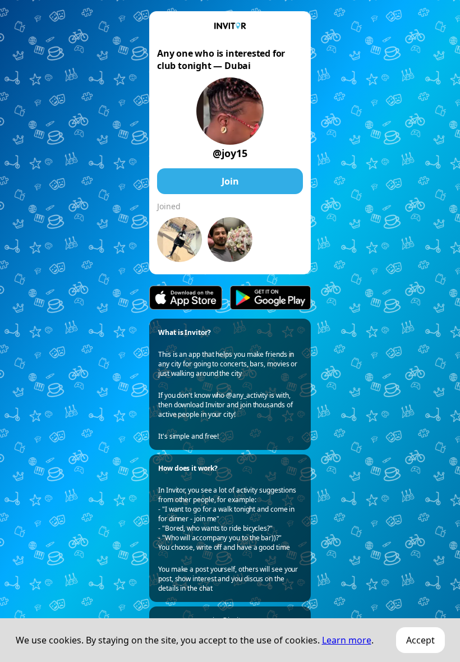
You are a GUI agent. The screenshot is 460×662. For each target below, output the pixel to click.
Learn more (346, 640)
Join (230, 181)
